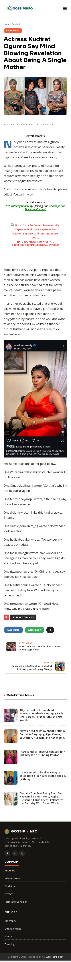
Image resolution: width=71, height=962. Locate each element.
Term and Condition (16, 901)
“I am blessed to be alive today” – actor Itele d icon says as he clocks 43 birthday (43, 776)
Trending (10, 944)
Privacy (9, 893)
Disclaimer (11, 886)
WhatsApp (34, 629)
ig (22, 853)
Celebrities (17, 24)
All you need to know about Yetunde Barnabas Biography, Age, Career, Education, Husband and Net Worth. (43, 734)
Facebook (13, 629)
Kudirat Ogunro (23, 617)
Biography (10, 920)
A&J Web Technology (52, 956)
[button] (64, 8)
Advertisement (13, 878)
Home (7, 24)
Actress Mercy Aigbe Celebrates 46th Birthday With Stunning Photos (42, 753)
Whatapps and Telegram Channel (45, 207)
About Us (10, 870)
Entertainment (13, 928)
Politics (8, 936)
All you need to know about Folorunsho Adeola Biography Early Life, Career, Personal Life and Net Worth (41, 715)
